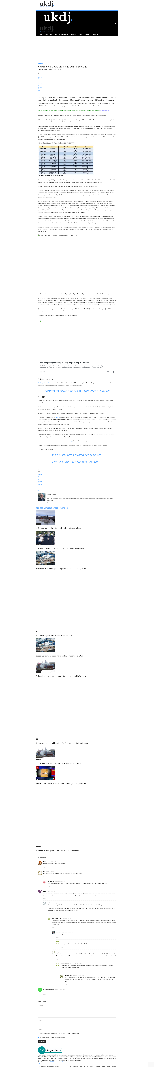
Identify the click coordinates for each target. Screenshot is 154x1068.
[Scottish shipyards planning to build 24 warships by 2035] (77, 645)
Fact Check (43, 61)
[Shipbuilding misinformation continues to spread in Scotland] (77, 665)
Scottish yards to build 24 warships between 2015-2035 (59, 763)
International (63, 34)
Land (46, 34)
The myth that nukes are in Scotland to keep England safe (60, 548)
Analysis (73, 34)
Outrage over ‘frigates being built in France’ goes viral (58, 850)
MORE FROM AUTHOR (59, 508)
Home (40, 34)
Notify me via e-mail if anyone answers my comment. (52, 1037)
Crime (80, 34)
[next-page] (37, 854)
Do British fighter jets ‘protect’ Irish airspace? (54, 635)
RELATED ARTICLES (43, 508)
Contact (87, 34)
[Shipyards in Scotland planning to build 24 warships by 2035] (77, 558)
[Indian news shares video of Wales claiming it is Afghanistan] (77, 773)
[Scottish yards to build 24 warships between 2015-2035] (77, 753)
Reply (44, 867)
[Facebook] (38, 1063)
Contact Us (114, 1066)
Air (51, 34)
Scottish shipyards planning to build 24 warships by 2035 (59, 656)
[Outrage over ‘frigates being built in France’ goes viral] (77, 816)
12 (60, 69)
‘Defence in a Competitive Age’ (64, 441)
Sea (56, 34)
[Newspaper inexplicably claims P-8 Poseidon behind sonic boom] (77, 709)
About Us (95, 34)
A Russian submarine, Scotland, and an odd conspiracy (58, 528)
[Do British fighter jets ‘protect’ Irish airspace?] (77, 601)
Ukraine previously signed (44, 383)
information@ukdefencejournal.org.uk (53, 1062)
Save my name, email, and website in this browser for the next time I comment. (59, 1033)
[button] (115, 23)
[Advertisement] (77, 48)
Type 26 (58, 417)
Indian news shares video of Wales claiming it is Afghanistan (61, 783)
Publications (97, 1066)
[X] (47, 502)
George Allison (43, 69)
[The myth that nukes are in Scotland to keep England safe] (77, 538)
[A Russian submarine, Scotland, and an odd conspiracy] (77, 517)
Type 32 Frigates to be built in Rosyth (77, 455)
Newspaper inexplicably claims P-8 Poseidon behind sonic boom (62, 743)
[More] (77, 93)
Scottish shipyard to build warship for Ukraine (77, 391)
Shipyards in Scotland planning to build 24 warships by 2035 (61, 568)
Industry (103, 1066)
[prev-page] (36, 854)
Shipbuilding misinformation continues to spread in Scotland (61, 676)
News (70, 1066)
